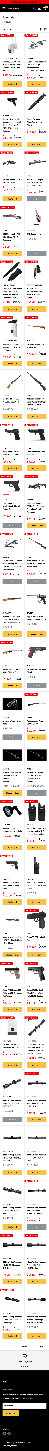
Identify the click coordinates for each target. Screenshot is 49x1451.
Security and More (34, 285)
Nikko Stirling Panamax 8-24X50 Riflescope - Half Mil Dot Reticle (36, 1319)
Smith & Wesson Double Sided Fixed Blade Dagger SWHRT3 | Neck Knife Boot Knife (12, 292)
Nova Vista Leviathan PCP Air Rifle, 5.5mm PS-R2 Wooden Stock (11, 619)
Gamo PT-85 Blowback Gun (36, 938)
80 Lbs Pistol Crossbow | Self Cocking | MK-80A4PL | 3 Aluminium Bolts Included (12, 565)
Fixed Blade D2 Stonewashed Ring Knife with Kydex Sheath (34, 292)
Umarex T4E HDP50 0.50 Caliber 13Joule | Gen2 (11, 885)
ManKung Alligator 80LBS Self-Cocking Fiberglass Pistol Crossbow (35, 507)
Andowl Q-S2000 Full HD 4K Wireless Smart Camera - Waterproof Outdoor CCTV (12, 66)
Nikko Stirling (33, 1041)
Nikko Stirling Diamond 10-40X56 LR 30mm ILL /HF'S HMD (12, 1103)
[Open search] (34, 8)
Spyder (30, 613)
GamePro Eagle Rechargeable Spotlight (12, 829)
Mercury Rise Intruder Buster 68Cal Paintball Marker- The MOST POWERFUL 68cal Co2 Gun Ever (12, 125)
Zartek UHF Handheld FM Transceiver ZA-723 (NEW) (36, 885)
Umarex (6, 879)
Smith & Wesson (9, 285)
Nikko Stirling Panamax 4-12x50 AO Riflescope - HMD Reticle (36, 1265)
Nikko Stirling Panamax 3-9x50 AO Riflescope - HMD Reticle (12, 1265)
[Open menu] (4, 8)
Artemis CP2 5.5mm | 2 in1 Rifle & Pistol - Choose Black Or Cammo (36, 776)
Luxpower (7, 1041)
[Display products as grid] (41, 29)
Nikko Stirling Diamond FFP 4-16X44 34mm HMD (12, 1210)
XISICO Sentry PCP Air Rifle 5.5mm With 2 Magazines (12, 237)
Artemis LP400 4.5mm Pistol (36, 670)
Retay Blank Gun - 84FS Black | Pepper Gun (12, 453)
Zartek (30, 825)
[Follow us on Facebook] (4, 1433)
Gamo (5, 934)
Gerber (30, 116)
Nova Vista (7, 613)
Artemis (30, 341)
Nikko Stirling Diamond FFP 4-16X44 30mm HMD (36, 1158)
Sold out (36, 253)
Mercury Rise (8, 116)
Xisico (5, 231)
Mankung (30, 58)
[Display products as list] (45, 29)
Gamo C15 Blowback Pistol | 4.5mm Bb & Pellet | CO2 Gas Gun (35, 993)
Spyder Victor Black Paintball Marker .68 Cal (36, 617)
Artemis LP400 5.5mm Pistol (12, 722)
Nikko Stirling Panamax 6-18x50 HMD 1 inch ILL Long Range (12, 1319)
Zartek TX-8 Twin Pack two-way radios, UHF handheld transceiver (36, 831)
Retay (5, 448)
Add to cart (12, 84)
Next (42, 1346)
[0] (44, 8)
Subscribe (10, 1413)
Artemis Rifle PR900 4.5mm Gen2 (35, 345)
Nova (29, 557)
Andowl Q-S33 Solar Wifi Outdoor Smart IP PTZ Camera (11, 347)
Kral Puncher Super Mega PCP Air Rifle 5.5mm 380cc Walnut (35, 182)
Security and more (10, 58)
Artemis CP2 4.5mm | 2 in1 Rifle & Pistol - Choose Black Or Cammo (12, 776)
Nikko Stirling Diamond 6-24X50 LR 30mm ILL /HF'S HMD (12, 1158)
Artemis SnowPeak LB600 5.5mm (35, 722)
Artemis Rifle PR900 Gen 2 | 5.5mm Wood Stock (11, 402)
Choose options (37, 525)
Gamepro (6, 825)
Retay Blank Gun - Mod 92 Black (36, 453)
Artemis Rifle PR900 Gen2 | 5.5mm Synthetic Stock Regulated (36, 402)
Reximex (6, 176)
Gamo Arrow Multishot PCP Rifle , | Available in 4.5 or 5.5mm (12, 940)
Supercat (31, 231)
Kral (29, 176)
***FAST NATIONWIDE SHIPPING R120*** (24, 2)
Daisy (5, 666)
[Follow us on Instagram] (9, 1433)
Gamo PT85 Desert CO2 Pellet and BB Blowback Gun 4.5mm (12, 993)
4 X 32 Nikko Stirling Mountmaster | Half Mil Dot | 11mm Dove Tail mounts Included (36, 1048)
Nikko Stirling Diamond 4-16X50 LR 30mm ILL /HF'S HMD (36, 1103)
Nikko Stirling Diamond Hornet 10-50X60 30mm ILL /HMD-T (36, 1210)
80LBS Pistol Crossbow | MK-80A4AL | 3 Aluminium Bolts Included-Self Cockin (36, 66)
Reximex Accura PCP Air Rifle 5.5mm (11, 180)
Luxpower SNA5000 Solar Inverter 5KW (11, 1045)
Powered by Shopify (10, 1446)
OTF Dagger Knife (34, 234)
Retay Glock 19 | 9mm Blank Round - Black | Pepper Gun (11, 506)
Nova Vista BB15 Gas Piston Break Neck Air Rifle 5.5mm (36, 563)
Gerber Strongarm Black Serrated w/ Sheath (34, 122)
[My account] (39, 8)
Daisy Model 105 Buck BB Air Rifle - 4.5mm (11, 670)
